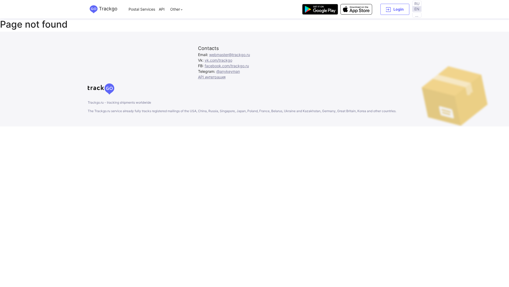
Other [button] (175, 9)
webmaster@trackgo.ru (229, 54)
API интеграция (212, 77)
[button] (394, 9)
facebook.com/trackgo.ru (227, 66)
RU (416, 3)
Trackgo (107, 8)
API (162, 9)
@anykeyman (228, 71)
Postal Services (142, 9)
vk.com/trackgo (218, 60)
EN (416, 9)
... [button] (416, 15)
